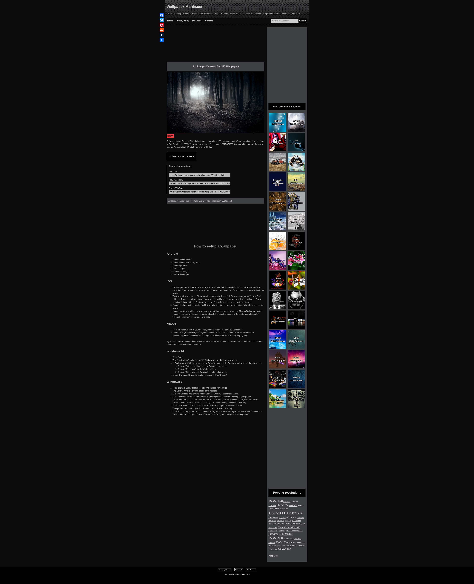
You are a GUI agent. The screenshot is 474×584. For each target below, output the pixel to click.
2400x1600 (299, 530)
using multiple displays (188, 336)
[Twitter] (161, 20)
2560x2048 (297, 538)
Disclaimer (197, 21)
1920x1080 (277, 513)
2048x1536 (283, 527)
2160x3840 (281, 530)
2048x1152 (291, 523)
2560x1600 (275, 538)
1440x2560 (273, 508)
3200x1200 (272, 546)
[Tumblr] (161, 35)
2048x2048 (294, 527)
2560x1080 (273, 534)
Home (170, 21)
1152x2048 (272, 505)
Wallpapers (273, 556)
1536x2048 (284, 509)
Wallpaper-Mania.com (186, 7)
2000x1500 (272, 524)
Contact (209, 21)
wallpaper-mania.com (234, 574)
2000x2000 (280, 524)
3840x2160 (284, 549)
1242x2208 (282, 505)
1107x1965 (294, 502)
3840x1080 (300, 545)
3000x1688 (292, 543)
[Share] (161, 39)
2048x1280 (301, 524)
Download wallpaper (181, 156)
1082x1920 (286, 501)
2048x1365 (272, 527)
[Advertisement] (215, 44)
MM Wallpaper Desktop (200, 201)
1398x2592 (300, 505)
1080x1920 (275, 501)
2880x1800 (282, 542)
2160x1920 (272, 530)
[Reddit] (161, 30)
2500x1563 (227, 201)
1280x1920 (293, 505)
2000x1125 (280, 520)
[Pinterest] (161, 25)
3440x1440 (290, 546)
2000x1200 (288, 520)
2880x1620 (271, 542)
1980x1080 (272, 520)
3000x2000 (300, 543)
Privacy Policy (182, 21)
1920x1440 (291, 517)
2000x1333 (296, 520)
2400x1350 (290, 530)
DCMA (170, 136)
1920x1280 (273, 517)
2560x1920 (288, 539)
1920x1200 (295, 513)
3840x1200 (272, 550)
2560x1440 (286, 534)
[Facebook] (161, 15)
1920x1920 (300, 517)
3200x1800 (281, 546)
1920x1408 (282, 517)
